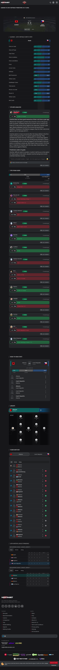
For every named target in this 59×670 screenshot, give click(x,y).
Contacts (34, 618)
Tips (4, 622)
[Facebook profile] (3, 606)
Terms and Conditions (37, 624)
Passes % (11, 93)
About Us (34, 620)
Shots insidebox (13, 57)
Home (15, 462)
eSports (5, 627)
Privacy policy (35, 627)
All (11, 462)
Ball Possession (13, 75)
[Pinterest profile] (9, 606)
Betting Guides (7, 629)
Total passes (12, 86)
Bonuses (5, 613)
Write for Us (35, 622)
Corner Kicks (12, 68)
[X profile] (6, 606)
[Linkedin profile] (15, 606)
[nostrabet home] (7, 597)
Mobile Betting (7, 624)
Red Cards (11, 100)
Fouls (10, 64)
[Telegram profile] (19, 606)
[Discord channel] (22, 606)
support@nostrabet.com (8, 647)
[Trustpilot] (9, 654)
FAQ (33, 615)
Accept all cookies (53, 662)
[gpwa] (16, 654)
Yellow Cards (12, 79)
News (33, 613)
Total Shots (12, 53)
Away (20, 462)
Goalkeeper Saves (13, 82)
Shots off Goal (12, 50)
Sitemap (34, 629)
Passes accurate (13, 89)
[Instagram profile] (12, 606)
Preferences (53, 665)
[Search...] (50, 2)
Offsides (11, 71)
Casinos (5, 618)
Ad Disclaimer (35, 631)
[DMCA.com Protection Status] (34, 654)
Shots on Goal (12, 46)
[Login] (53, 2)
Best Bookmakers (7, 615)
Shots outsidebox (13, 61)
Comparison (6, 620)
